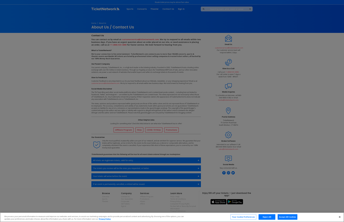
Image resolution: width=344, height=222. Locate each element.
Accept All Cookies (287, 217)
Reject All (267, 217)
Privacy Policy (105, 219)
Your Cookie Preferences (243, 217)
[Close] (340, 217)
